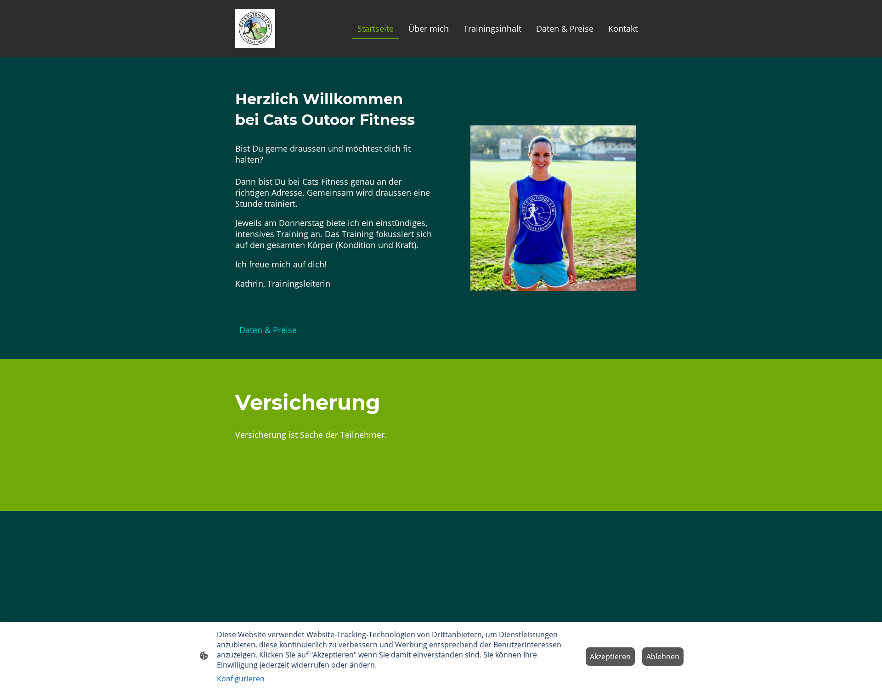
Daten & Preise (268, 329)
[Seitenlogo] (255, 28)
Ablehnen (662, 656)
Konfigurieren (241, 679)
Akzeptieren (610, 656)
